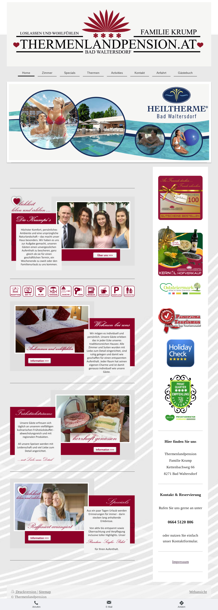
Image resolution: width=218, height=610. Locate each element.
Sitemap (45, 592)
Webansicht (198, 592)
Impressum (180, 562)
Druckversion (26, 592)
